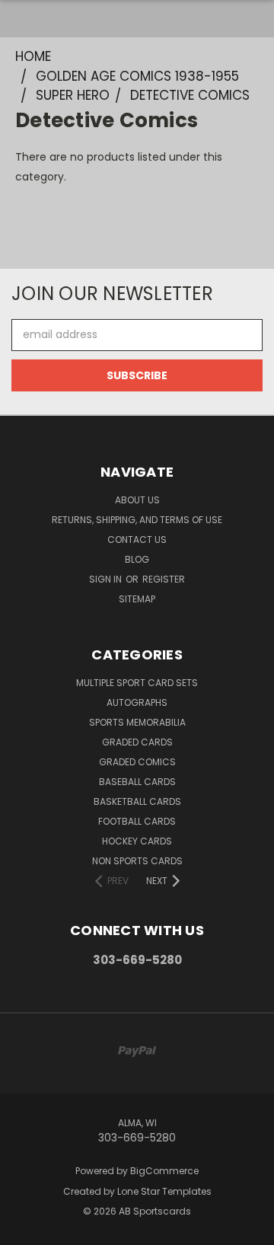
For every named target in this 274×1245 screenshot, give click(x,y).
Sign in (106, 579)
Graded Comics (137, 761)
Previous (23, 1229)
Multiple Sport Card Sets (137, 682)
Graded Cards (137, 742)
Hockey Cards (137, 841)
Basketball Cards (137, 801)
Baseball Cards (137, 781)
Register (163, 579)
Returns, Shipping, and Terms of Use (137, 519)
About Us (137, 499)
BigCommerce (164, 1170)
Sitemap (137, 598)
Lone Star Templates (164, 1191)
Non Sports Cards (137, 860)
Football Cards (137, 821)
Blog (137, 559)
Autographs (137, 702)
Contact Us (137, 539)
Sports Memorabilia (137, 722)
